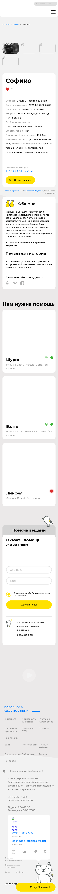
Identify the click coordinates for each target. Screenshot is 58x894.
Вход (8, 744)
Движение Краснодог (11, 730)
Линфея (14, 493)
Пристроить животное (29, 720)
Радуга (16, 24)
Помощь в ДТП (28, 730)
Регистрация (29, 744)
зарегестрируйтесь (33, 190)
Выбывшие (28, 754)
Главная (6, 24)
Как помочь (11, 738)
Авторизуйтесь (12, 190)
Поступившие (13, 754)
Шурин (13, 359)
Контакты (10, 761)
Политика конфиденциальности (14, 859)
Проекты (44, 728)
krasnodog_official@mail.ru (29, 840)
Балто (12, 426)
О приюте (10, 719)
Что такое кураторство (46, 720)
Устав (7, 872)
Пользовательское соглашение (12, 866)
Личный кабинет (43, 746)
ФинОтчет (19, 872)
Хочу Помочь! (29, 604)
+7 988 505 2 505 (21, 171)
